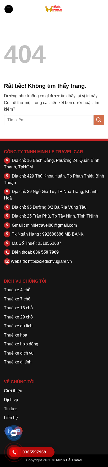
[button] (8, 9)
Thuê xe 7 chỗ (17, 299)
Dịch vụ (11, 399)
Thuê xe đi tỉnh (17, 362)
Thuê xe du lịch (18, 326)
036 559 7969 (46, 252)
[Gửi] (99, 120)
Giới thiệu (13, 391)
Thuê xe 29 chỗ (18, 317)
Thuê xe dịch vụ (19, 353)
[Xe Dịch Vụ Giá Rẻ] (54, 9)
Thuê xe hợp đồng (21, 344)
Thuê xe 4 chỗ (17, 290)
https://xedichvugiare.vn (50, 261)
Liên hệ (11, 417)
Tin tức (10, 409)
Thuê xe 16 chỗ (18, 308)
